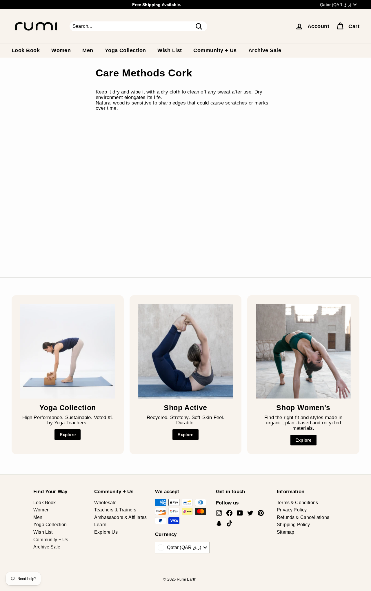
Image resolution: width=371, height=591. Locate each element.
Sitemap (285, 532)
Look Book (26, 50)
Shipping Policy (293, 524)
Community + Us (215, 50)
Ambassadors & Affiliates (120, 517)
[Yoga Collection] (67, 351)
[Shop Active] (185, 351)
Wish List (169, 50)
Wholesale (105, 502)
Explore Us (106, 532)
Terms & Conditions (297, 502)
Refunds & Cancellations (303, 517)
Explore (68, 434)
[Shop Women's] (303, 351)
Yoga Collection (125, 50)
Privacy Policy (292, 509)
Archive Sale (264, 50)
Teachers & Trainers (115, 509)
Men (87, 50)
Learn (100, 524)
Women (61, 50)
